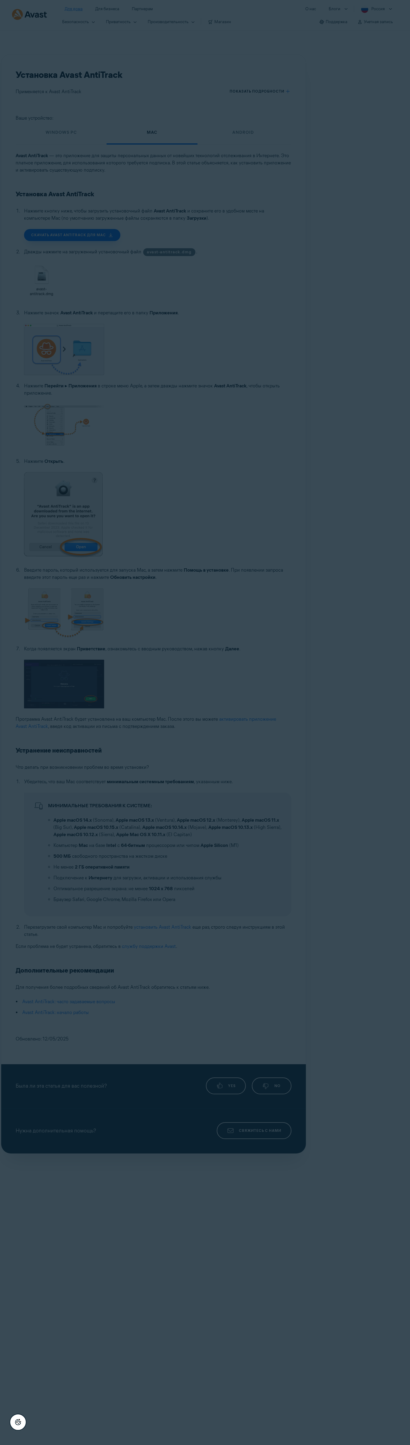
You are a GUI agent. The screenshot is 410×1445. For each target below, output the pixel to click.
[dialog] (205, 722)
